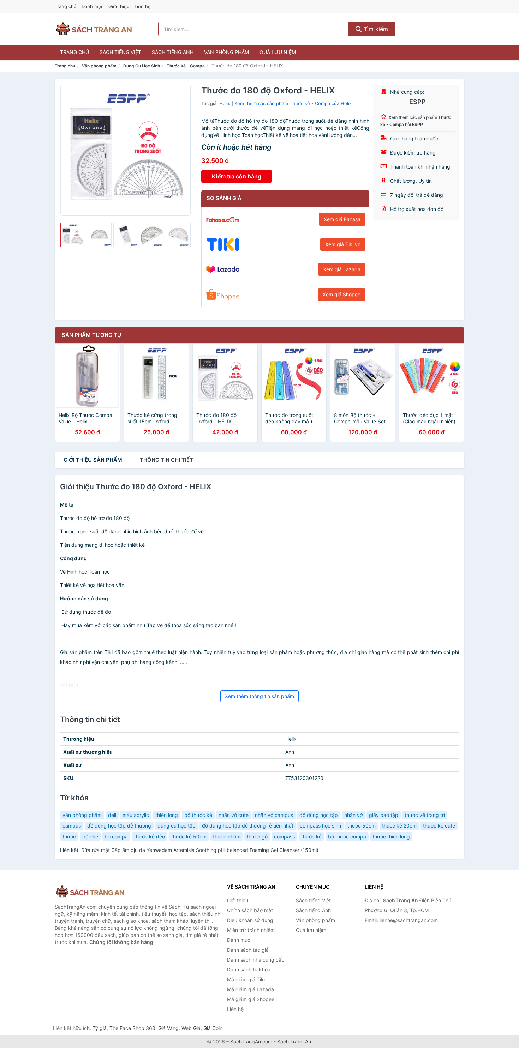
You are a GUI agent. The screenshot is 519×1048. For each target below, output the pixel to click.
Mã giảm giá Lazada (250, 989)
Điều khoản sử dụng (250, 920)
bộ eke (90, 837)
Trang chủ (66, 6)
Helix (224, 103)
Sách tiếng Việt (120, 52)
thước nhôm (226, 837)
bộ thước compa (347, 837)
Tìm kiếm (375, 28)
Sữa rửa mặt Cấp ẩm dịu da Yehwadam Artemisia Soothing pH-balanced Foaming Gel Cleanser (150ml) (199, 850)
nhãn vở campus (274, 815)
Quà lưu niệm (278, 52)
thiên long (166, 815)
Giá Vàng (168, 1028)
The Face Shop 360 (132, 1028)
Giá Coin (212, 1028)
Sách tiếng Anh (172, 52)
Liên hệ (143, 6)
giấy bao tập (383, 815)
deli (112, 815)
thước (69, 837)
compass (284, 837)
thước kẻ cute (439, 826)
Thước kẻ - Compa (186, 65)
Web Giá (191, 1028)
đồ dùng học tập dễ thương (119, 826)
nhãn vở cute (234, 815)
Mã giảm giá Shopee (250, 999)
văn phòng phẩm (82, 815)
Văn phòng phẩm (226, 52)
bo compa (116, 837)
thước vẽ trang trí (425, 815)
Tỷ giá (100, 1028)
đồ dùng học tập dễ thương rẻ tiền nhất (247, 826)
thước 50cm (361, 826)
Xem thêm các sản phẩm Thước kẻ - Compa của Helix (293, 103)
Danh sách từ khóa (248, 970)
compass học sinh (320, 826)
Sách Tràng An (294, 1041)
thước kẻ (311, 837)
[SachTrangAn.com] (94, 29)
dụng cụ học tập (176, 826)
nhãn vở (353, 815)
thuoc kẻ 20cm (399, 826)
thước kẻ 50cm (189, 837)
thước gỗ (257, 837)
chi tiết (166, 459)
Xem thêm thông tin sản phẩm (259, 696)
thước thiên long (391, 837)
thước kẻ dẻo (149, 837)
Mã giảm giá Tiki (246, 979)
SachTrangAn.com (251, 1041)
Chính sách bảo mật (250, 910)
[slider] (72, 235)
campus (71, 826)
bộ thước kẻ (198, 815)
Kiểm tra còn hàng (236, 176)
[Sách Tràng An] (90, 892)
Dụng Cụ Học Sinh (141, 65)
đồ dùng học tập (318, 815)
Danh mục (92, 6)
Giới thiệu (119, 6)
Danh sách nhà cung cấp (256, 960)
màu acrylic (136, 815)
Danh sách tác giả (248, 950)
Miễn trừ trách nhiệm (251, 930)
